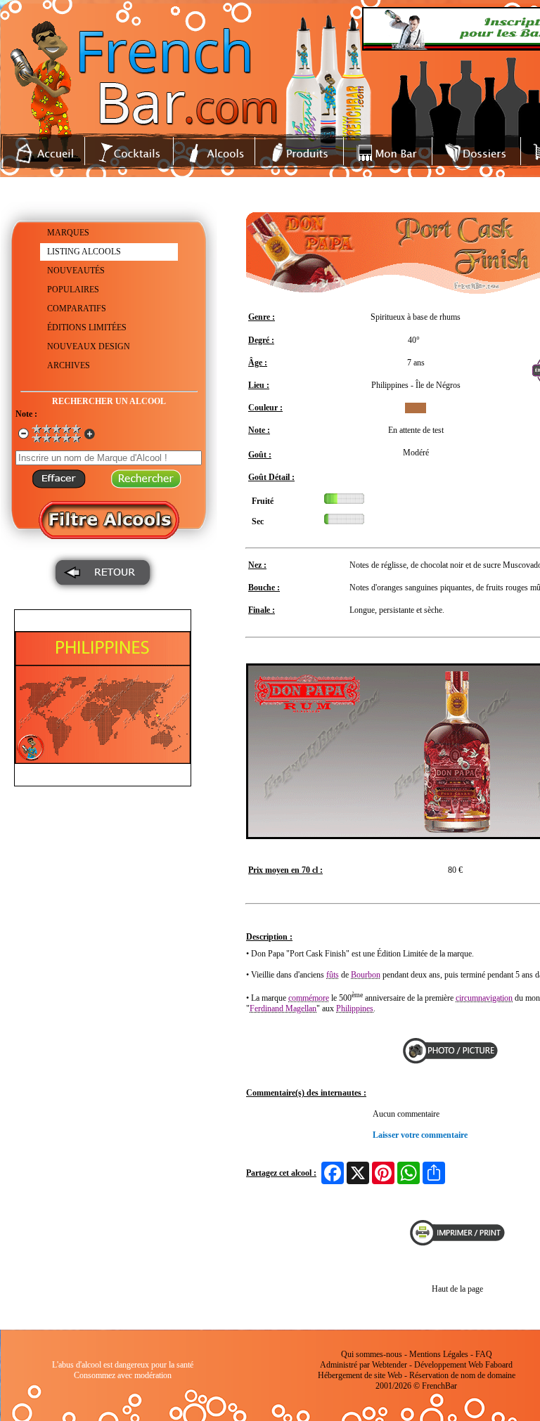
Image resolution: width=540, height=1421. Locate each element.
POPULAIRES (73, 289)
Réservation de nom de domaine (462, 1375)
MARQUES (68, 233)
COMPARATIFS (76, 308)
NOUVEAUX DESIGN (88, 346)
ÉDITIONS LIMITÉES (87, 327)
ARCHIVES (68, 365)
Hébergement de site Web (360, 1375)
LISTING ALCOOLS (84, 252)
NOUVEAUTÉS (76, 270)
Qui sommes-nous (371, 1354)
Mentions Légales (438, 1354)
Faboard (499, 1365)
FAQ (483, 1354)
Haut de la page (457, 1289)
